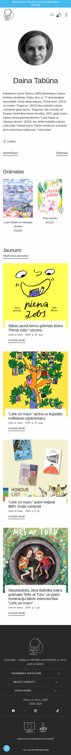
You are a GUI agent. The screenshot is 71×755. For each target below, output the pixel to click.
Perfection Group (42, 750)
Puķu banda (50, 218)
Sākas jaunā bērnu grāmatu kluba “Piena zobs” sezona (35, 328)
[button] (6, 748)
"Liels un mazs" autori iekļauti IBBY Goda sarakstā (31, 504)
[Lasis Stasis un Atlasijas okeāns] (18, 198)
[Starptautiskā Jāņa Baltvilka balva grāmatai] (35, 560)
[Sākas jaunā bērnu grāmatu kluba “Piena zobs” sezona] (35, 295)
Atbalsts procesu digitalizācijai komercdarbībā (35, 738)
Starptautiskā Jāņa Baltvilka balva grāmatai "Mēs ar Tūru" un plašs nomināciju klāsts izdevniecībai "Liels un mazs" (35, 596)
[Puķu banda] (50, 196)
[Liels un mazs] (9, 15)
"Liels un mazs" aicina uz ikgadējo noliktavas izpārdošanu (35, 416)
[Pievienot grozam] (29, 214)
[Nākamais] (67, 4)
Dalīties (11, 141)
